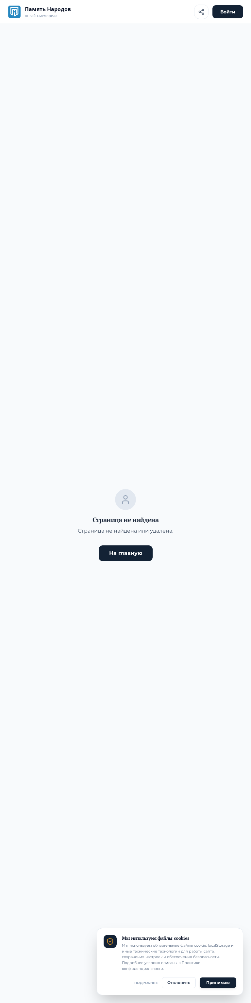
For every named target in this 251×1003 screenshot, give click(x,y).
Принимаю (218, 982)
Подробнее (146, 983)
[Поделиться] (201, 12)
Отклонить (178, 982)
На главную (125, 553)
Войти (227, 12)
